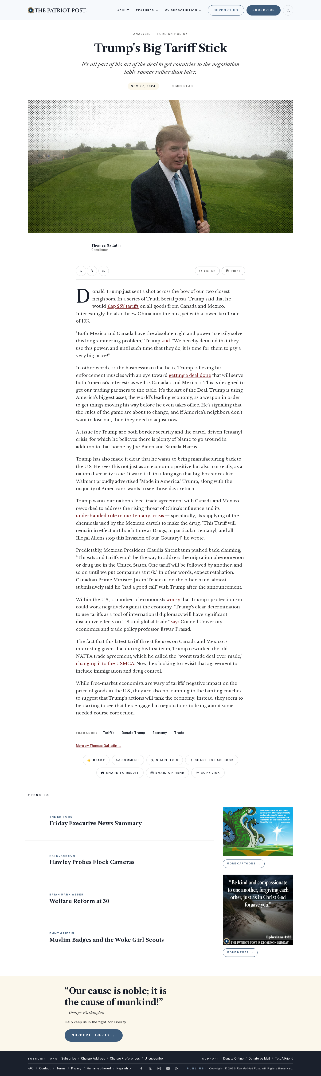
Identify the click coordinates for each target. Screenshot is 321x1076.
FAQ (31, 1068)
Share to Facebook (214, 760)
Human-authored (99, 1068)
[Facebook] (141, 1068)
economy (160, 733)
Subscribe (263, 10)
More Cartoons (244, 863)
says (175, 621)
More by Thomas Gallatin (98, 746)
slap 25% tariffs (123, 306)
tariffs (108, 733)
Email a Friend (170, 772)
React (96, 760)
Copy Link (210, 772)
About (123, 10)
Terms (61, 1068)
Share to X (167, 760)
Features (145, 10)
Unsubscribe (154, 1058)
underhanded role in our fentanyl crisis (120, 515)
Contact (45, 1068)
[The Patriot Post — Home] (57, 10)
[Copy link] (103, 271)
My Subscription (181, 10)
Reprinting (124, 1068)
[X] (150, 1068)
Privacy (76, 1068)
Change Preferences (125, 1058)
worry (173, 599)
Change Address (93, 1058)
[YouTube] (168, 1068)
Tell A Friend (284, 1058)
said (165, 340)
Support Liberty (93, 1035)
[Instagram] (159, 1068)
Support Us (226, 10)
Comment (130, 760)
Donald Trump (133, 733)
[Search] (288, 10)
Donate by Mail (259, 1058)
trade (179, 733)
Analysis (142, 33)
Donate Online (233, 1058)
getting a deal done (190, 375)
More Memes (240, 952)
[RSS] (177, 1068)
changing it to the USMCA (105, 663)
